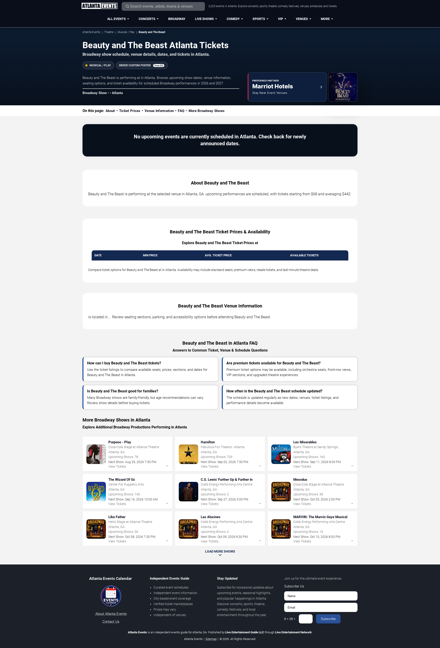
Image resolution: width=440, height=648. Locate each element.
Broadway (176, 19)
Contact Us (110, 622)
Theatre (108, 32)
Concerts (147, 19)
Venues (302, 19)
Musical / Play (126, 32)
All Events (116, 19)
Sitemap (211, 639)
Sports (259, 19)
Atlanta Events (91, 32)
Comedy (233, 19)
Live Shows (204, 19)
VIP (280, 19)
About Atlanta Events (111, 614)
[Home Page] (99, 6)
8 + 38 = (289, 619)
